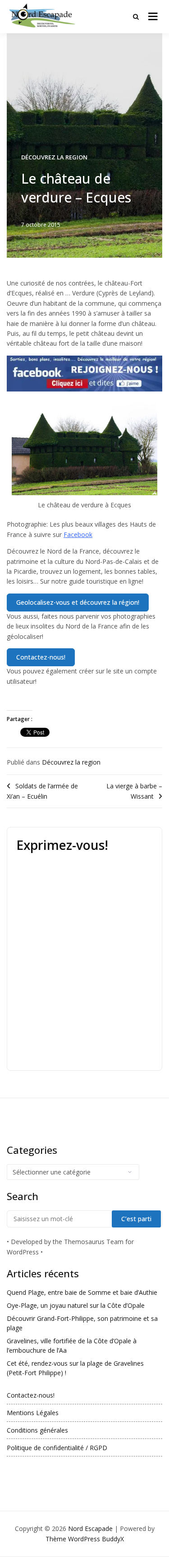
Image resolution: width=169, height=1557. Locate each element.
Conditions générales (37, 1430)
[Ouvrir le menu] (153, 16)
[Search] (136, 17)
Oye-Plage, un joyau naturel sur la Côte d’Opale (76, 1305)
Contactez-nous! (31, 1395)
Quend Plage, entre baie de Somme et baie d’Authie (82, 1292)
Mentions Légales (33, 1412)
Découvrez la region (54, 157)
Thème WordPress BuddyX (85, 1539)
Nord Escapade (90, 1528)
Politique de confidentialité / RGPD (57, 1447)
